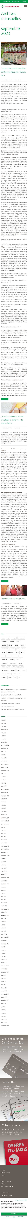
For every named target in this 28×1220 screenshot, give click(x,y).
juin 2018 (3, 921)
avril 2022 (3, 808)
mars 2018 (3, 931)
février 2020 (4, 871)
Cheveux (16, 645)
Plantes (3, 666)
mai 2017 (3, 950)
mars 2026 (3, 726)
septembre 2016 (5, 972)
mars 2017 (3, 956)
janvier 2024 (4, 761)
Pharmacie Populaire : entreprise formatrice (12, 709)
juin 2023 (3, 777)
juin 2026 (3, 723)
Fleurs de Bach (10, 652)
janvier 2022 (4, 814)
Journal (3, 1175)
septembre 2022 (5, 795)
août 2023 (3, 773)
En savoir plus (5, 399)
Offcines (3, 1184)
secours (12, 670)
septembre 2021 (5, 824)
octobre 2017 (4, 940)
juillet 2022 (4, 799)
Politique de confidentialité (21, 1200)
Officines (24, 1)
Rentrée (20, 666)
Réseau (17, 603)
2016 (8, 638)
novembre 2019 (5, 877)
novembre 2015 (5, 994)
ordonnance (12, 663)
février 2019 (4, 903)
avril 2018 (3, 928)
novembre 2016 (5, 966)
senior (18, 670)
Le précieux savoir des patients (13, 599)
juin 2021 (3, 827)
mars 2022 (3, 811)
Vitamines (4, 677)
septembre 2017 (5, 943)
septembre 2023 (5, 770)
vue (15, 677)
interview (12, 659)
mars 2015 (3, 1016)
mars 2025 (3, 739)
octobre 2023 (4, 767)
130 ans (3, 638)
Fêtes (22, 652)
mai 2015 (3, 1010)
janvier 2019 (4, 906)
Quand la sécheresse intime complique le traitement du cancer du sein (12, 420)
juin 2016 (3, 978)
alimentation (21, 638)
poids (9, 666)
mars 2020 (4, 868)
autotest (12, 641)
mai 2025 (3, 736)
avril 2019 (3, 896)
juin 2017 (3, 947)
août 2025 (3, 732)
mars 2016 (3, 984)
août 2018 (3, 918)
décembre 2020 (5, 846)
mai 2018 (3, 925)
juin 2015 (3, 1006)
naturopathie (4, 663)
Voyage (9, 677)
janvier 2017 (4, 962)
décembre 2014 (5, 1025)
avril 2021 (3, 833)
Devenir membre (5, 1172)
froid (17, 652)
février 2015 (4, 1019)
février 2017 (4, 959)
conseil (22, 645)
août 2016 (3, 975)
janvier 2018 (4, 934)
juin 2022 (3, 802)
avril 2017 (3, 953)
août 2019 (3, 887)
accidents (14, 638)
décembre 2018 (5, 909)
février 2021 (4, 840)
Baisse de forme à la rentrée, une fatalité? (12, 695)
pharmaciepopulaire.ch (7, 1186)
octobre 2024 (4, 748)
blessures (4, 645)
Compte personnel (6, 1)
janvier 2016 (4, 991)
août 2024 (3, 751)
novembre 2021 (5, 821)
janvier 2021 (4, 843)
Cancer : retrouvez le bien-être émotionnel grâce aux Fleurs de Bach (13, 72)
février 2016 (4, 988)
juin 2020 (3, 862)
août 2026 (3, 720)
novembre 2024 (5, 745)
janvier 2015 (4, 1022)
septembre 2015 (5, 1000)
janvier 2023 (4, 786)
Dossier (18, 80)
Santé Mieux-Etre (5, 670)
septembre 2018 (5, 915)
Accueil (3, 1170)
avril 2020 (3, 865)
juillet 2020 (4, 858)
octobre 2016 (4, 969)
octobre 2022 (4, 792)
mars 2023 (3, 783)
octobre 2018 (4, 912)
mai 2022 (3, 805)
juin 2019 (3, 890)
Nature (18, 659)
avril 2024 (3, 755)
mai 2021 (3, 830)
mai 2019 (3, 893)
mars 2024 (3, 758)
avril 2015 (3, 1013)
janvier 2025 (4, 742)
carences (10, 645)
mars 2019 (3, 899)
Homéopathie (4, 659)
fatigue (3, 652)
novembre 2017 (5, 937)
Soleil (24, 670)
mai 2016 (3, 981)
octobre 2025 (4, 729)
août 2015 (3, 1003)
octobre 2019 (4, 880)
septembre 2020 (5, 855)
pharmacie (20, 663)
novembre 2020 (5, 849)
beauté (18, 641)
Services (18, 428)
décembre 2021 (5, 817)
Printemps (15, 666)
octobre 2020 (4, 852)
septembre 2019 (5, 884)
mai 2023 (3, 780)
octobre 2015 (4, 997)
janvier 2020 (4, 874)
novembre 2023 (5, 764)
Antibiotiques (4, 641)
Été (19, 677)
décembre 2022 (5, 789)
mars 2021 (3, 836)
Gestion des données (16, 1)
